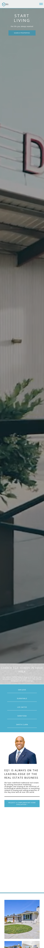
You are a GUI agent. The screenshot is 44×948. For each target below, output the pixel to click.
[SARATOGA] (22, 716)
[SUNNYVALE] (22, 698)
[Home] (5, 4)
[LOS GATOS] (22, 707)
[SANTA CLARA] (22, 724)
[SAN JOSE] (22, 690)
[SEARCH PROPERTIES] (22, 33)
